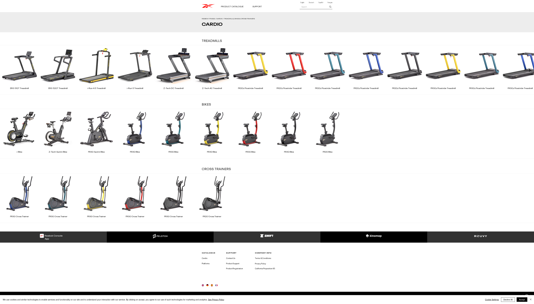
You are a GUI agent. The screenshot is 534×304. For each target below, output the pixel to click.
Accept (522, 299)
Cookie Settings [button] (492, 299)
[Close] (530, 299)
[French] (216, 285)
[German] (207, 285)
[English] (203, 285)
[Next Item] (530, 70)
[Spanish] (212, 285)
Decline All (508, 299)
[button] (235, 5)
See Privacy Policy (216, 299)
